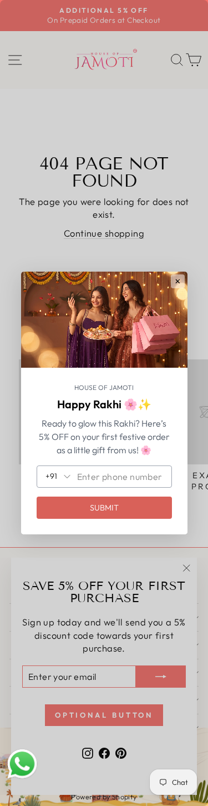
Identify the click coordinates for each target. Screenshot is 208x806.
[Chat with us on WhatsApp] (22, 764)
